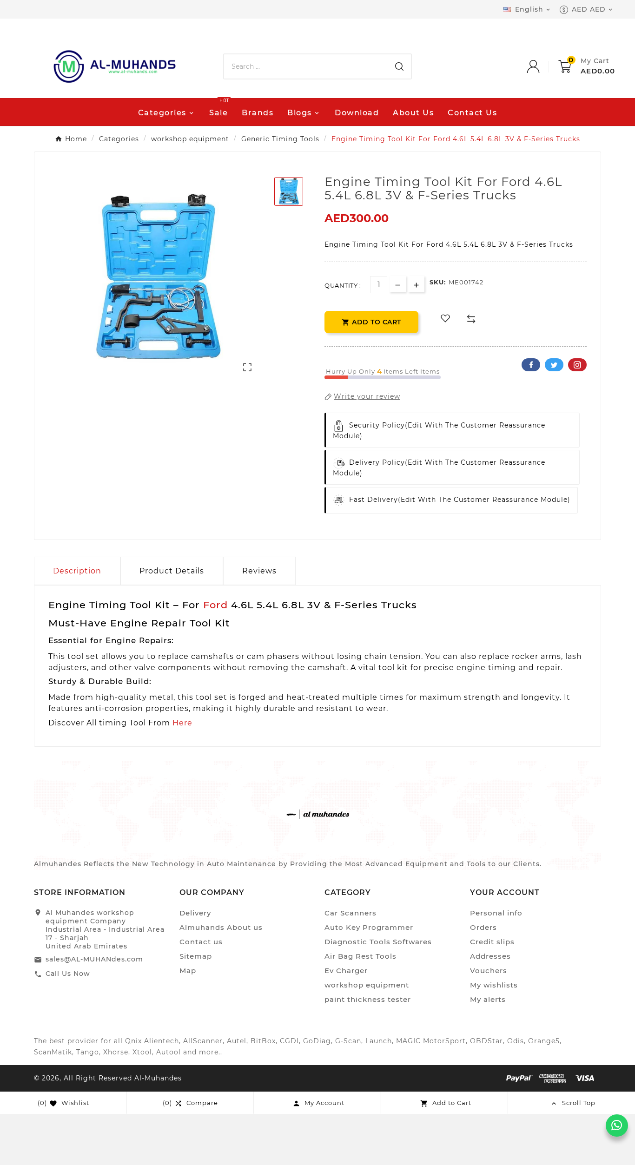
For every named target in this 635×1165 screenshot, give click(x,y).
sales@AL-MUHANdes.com (94, 959)
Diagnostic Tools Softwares (378, 941)
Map (187, 970)
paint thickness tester (367, 999)
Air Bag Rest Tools (360, 956)
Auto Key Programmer (368, 927)
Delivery (195, 912)
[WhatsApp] (617, 1125)
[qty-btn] (416, 284)
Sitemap (195, 956)
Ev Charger (346, 970)
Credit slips (492, 941)
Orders (483, 927)
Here (182, 722)
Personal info (496, 912)
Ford (215, 605)
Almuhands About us (221, 927)
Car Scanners (350, 912)
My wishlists (494, 985)
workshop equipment (366, 985)
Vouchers (488, 970)
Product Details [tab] (171, 570)
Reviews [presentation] (259, 570)
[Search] (399, 66)
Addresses (490, 956)
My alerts (488, 999)
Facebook (531, 364)
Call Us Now (68, 973)
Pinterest (577, 364)
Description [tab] (77, 570)
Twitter (554, 364)
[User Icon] (542, 66)
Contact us (201, 941)
